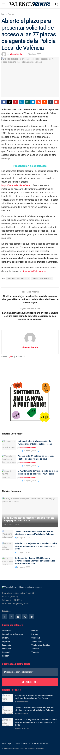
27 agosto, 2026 (29, 466)
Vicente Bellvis (16, 54)
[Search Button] (56, 4)
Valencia (11, 14)
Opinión (5, 656)
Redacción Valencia (28, 448)
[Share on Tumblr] (50, 102)
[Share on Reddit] (44, 102)
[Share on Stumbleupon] (38, 102)
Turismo (35, 649)
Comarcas (6, 631)
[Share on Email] (56, 102)
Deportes (6, 641)
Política (34, 631)
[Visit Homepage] (30, 4)
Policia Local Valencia (42, 278)
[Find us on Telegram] (18, 616)
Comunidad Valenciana (12, 634)
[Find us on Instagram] (11, 616)
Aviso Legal (6, 743)
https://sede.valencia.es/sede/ (16, 185)
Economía (6, 645)
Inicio (3, 14)
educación (6, 649)
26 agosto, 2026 (29, 451)
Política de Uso (21, 743)
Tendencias (36, 641)
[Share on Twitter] (9, 102)
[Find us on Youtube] (31, 616)
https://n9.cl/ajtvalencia (34, 271)
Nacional (6, 652)
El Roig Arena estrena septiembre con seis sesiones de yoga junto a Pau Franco (29, 519)
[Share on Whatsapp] (27, 102)
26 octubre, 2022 (34, 54)
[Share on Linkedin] (21, 102)
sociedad (35, 638)
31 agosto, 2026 (29, 481)
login (10, 356)
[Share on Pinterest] (15, 102)
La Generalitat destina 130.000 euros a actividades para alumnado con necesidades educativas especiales (35, 561)
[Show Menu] (3, 4)
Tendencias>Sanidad (40, 645)
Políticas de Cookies (40, 743)
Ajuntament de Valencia (18, 278)
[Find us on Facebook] (4, 616)
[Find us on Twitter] (24, 616)
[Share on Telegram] (33, 102)
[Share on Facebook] (4, 102)
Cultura (5, 638)
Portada (35, 634)
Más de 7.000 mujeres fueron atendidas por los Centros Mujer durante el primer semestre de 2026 (36, 546)
